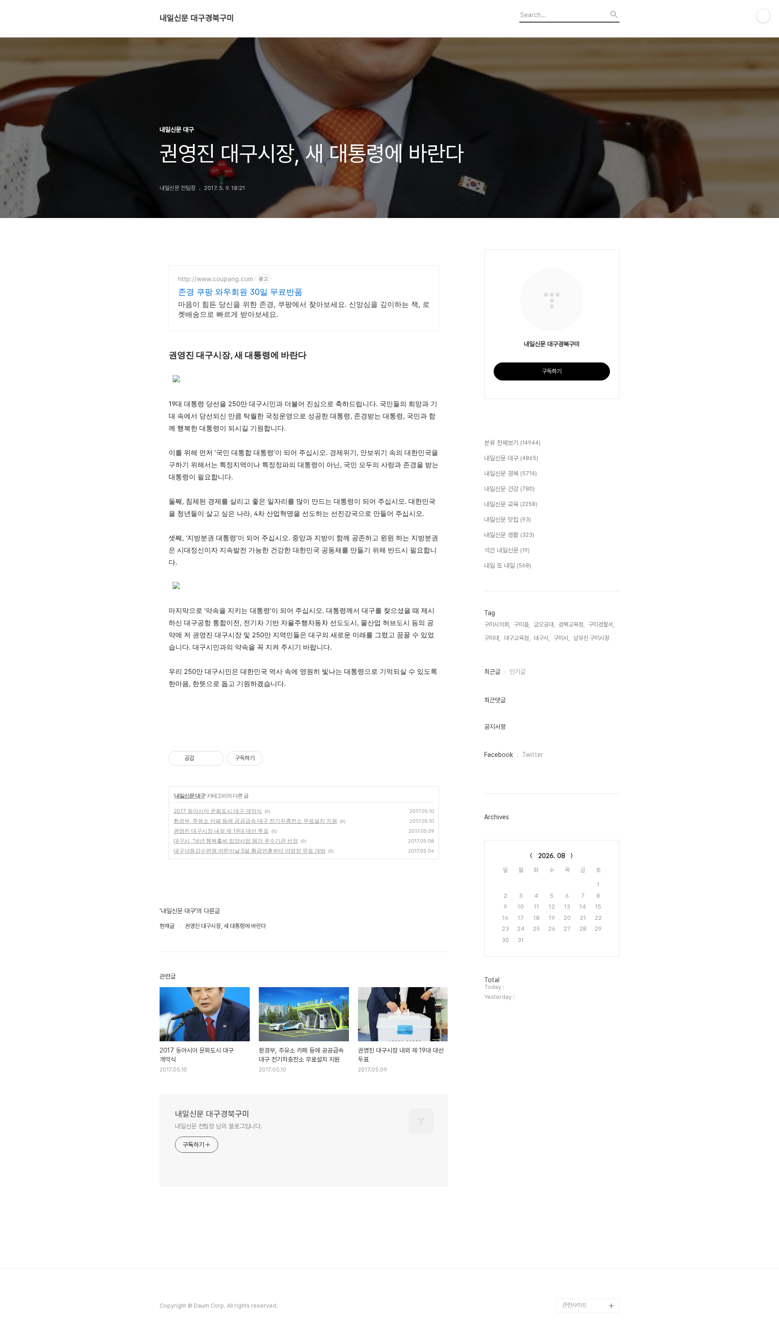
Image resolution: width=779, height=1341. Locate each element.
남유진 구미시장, (592, 638)
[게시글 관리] (214, 758)
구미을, (522, 624)
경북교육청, (572, 624)
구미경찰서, (601, 624)
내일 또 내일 (507, 565)
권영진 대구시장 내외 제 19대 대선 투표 (221, 830)
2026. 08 (551, 856)
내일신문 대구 (189, 795)
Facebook (498, 754)
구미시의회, (497, 624)
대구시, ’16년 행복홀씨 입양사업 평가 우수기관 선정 (236, 840)
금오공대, (544, 624)
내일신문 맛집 (507, 519)
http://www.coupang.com (215, 279)
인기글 (517, 671)
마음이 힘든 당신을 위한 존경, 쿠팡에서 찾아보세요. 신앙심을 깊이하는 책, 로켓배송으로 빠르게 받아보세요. (304, 309)
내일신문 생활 (509, 534)
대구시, (542, 638)
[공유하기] (202, 758)
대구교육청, (517, 638)
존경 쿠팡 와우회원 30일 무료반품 (240, 292)
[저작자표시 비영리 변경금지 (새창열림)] (275, 758)
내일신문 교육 (510, 504)
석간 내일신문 (507, 550)
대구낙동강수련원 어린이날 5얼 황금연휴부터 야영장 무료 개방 (249, 850)
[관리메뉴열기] (763, 16)
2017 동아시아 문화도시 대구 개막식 (218, 810)
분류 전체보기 (512, 442)
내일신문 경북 (510, 473)
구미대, (492, 638)
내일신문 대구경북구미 (197, 18)
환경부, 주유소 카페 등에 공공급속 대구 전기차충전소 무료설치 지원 (255, 820)
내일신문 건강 (509, 488)
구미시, (562, 638)
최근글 (492, 671)
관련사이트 (574, 1305)
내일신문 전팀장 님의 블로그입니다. (218, 1126)
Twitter (532, 754)
